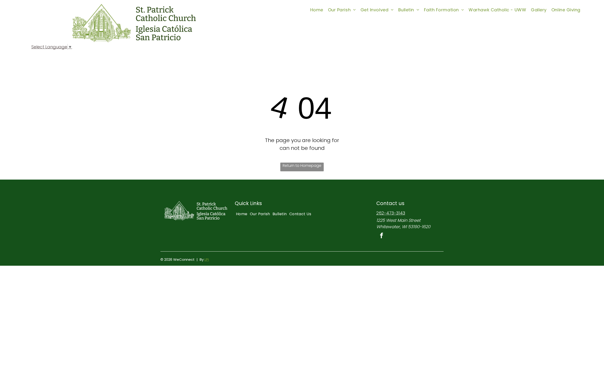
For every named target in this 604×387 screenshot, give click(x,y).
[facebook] (381, 236)
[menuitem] (317, 9)
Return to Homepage (302, 165)
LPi (207, 259)
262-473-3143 (390, 213)
